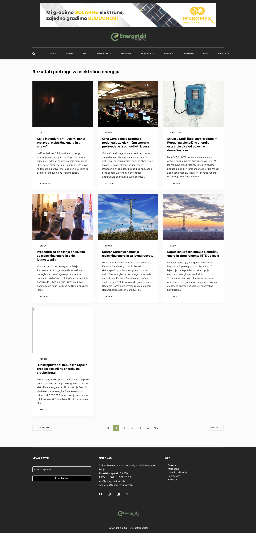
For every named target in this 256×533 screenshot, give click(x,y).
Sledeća (214, 428)
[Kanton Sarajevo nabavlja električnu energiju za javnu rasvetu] (128, 217)
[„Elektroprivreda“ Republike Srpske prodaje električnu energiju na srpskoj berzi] (62, 330)
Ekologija (126, 53)
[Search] (33, 53)
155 (156, 428)
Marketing (173, 468)
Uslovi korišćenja (177, 472)
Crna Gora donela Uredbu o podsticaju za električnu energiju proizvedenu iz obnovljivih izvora (125, 142)
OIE (41, 133)
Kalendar (173, 479)
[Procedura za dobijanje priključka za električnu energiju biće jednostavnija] (62, 217)
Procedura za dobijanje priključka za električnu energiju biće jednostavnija (61, 255)
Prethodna (43, 428)
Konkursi (188, 53)
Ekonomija (146, 53)
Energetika (102, 53)
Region (69, 53)
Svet (85, 53)
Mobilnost (169, 53)
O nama (172, 465)
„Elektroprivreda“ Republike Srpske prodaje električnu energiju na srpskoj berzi (62, 368)
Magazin (222, 53)
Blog (205, 53)
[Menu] (33, 37)
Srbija (53, 53)
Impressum (174, 475)
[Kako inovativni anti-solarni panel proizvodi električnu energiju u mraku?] (62, 104)
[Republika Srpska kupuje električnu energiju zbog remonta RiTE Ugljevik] (193, 217)
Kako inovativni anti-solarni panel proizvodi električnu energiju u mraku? (61, 142)
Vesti (180, 133)
